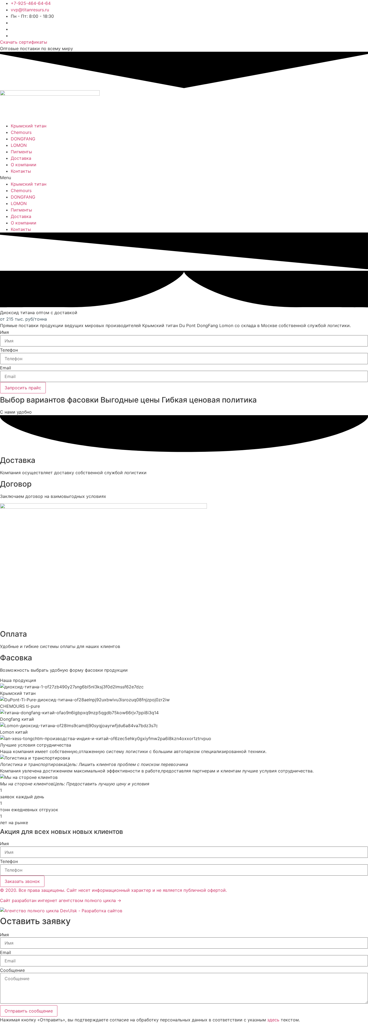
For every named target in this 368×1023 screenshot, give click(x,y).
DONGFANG (23, 138)
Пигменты (21, 151)
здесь (273, 1019)
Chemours (21, 132)
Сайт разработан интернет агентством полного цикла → (60, 900)
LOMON (19, 145)
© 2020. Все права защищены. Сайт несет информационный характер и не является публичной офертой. (113, 890)
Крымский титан (28, 126)
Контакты (21, 171)
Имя (4, 332)
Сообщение (12, 970)
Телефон (9, 350)
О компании (23, 164)
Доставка (21, 158)
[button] (184, 177)
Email (5, 368)
